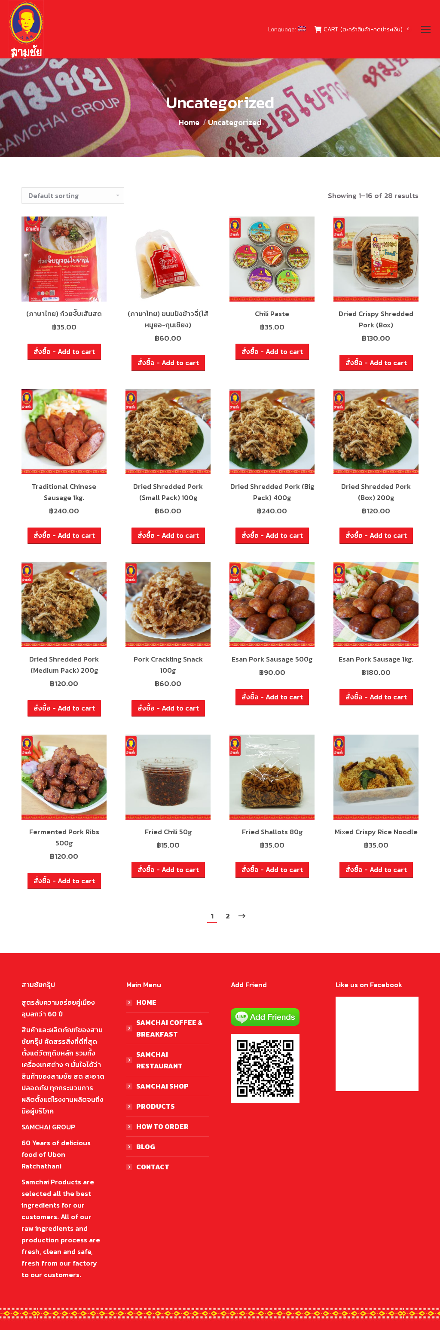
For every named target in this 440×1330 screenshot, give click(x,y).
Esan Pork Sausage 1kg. (376, 659)
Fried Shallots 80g (272, 832)
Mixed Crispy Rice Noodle (376, 832)
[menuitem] (287, 29)
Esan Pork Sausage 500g (272, 659)
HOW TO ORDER (162, 1126)
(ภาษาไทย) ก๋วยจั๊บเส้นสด (64, 313)
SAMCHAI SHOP (162, 1086)
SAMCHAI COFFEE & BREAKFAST (169, 1028)
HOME (146, 1002)
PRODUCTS (155, 1106)
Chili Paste (272, 313)
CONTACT (152, 1167)
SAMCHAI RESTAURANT (159, 1060)
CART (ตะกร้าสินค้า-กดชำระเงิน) (366, 29)
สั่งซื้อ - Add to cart (64, 351)
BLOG (145, 1146)
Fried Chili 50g (168, 832)
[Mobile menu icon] (425, 29)
